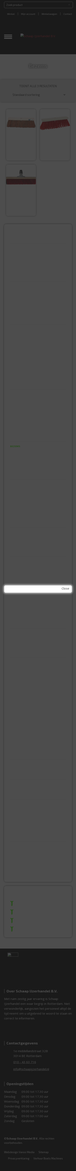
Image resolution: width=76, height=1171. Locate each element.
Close (65, 588)
